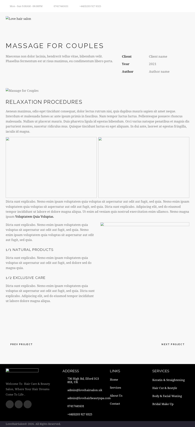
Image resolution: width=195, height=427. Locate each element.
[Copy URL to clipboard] (150, 81)
